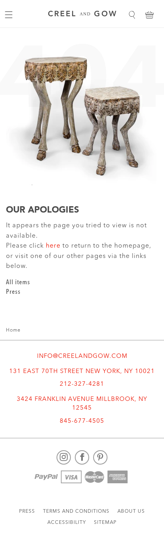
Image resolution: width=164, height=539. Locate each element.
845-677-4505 (82, 421)
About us (131, 511)
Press (13, 292)
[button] (132, 14)
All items (18, 282)
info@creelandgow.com (82, 356)
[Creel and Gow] (82, 15)
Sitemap (105, 522)
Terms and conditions (76, 511)
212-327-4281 (82, 384)
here (53, 246)
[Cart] (149, 14)
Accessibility (66, 522)
